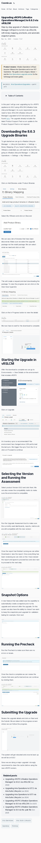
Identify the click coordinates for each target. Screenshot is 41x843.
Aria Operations (7, 820)
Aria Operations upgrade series (21, 74)
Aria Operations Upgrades (20, 84)
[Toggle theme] (14, 3)
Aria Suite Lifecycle (23, 820)
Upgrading (5, 826)
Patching (15, 826)
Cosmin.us (6, 3)
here (8, 118)
